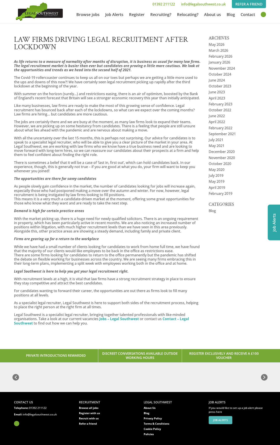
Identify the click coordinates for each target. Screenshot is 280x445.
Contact (248, 15)
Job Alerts (114, 15)
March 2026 (218, 50)
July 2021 (216, 139)
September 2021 (222, 133)
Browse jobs (88, 15)
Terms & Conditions (156, 423)
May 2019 (216, 181)
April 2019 (217, 187)
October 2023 (220, 86)
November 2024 (222, 68)
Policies (149, 434)
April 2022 (217, 121)
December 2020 (222, 151)
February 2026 (220, 56)
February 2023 (220, 104)
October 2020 (220, 163)
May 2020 (216, 169)
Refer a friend (88, 423)
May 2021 (216, 145)
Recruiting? (160, 15)
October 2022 (220, 110)
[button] (15, 377)
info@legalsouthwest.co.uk (203, 4)
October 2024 (220, 74)
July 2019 (216, 175)
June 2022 (217, 115)
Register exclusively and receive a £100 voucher (224, 355)
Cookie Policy (152, 429)
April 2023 (217, 98)
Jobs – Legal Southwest (119, 318)
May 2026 (216, 44)
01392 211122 (163, 4)
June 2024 (217, 80)
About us (212, 15)
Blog (231, 15)
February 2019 (220, 193)
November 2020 (222, 157)
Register (137, 15)
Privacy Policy (153, 418)
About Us (150, 408)
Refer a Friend (248, 4)
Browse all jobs (88, 408)
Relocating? (187, 15)
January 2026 (219, 62)
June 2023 (217, 92)
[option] (34, 377)
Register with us (89, 413)
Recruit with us (89, 418)
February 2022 (220, 128)
